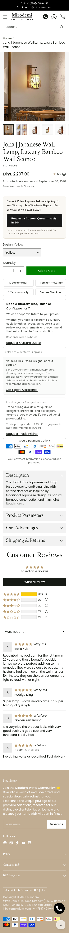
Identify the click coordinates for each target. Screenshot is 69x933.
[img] (24, 644)
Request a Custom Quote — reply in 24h (34, 220)
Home (7, 38)
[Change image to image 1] (8, 129)
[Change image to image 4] (47, 129)
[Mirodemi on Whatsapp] (54, 17)
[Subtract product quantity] (6, 271)
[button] (11, 594)
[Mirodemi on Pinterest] (5, 843)
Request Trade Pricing (22, 434)
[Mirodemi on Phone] (45, 17)
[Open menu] (5, 17)
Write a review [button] (34, 582)
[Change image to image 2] (21, 129)
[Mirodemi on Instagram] (11, 843)
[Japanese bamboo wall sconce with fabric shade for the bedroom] (34, 86)
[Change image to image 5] (60, 129)
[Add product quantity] (20, 271)
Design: (13, 244)
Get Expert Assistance (22, 390)
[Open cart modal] (63, 17)
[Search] (62, 27)
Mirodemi (33, 897)
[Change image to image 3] (34, 129)
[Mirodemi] (22, 16)
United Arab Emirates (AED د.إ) (24, 890)
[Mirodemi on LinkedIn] (29, 843)
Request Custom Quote (23, 343)
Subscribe (56, 824)
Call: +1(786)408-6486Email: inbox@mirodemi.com (35, 5)
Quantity (9, 263)
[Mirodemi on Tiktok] (17, 843)
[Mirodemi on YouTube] (23, 843)
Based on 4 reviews (34, 571)
